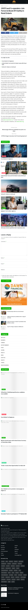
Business (6, 5)
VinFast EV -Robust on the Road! (9, 67)
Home (2, 5)
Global (2, 350)
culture (22, 565)
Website (3, 269)
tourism (13, 579)
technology (23, 577)
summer (17, 577)
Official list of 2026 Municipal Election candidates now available (15, 588)
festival (15, 570)
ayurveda (21, 561)
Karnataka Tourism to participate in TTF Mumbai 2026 (14, 514)
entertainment (5, 570)
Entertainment (5, 345)
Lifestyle (3, 357)
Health (2, 352)
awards (15, 561)
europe (10, 570)
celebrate (14, 563)
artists (3, 561)
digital (13, 568)
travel (18, 579)
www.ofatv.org (20, 121)
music (3, 577)
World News (4, 581)
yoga (9, 581)
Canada (3, 342)
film (20, 570)
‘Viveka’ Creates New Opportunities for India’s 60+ (13, 465)
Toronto (8, 579)
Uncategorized (5, 365)
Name (3, 258)
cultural (17, 565)
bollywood (4, 563)
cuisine (7, 565)
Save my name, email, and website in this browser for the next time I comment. (14, 276)
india (16, 574)
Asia (7, 561)
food (13, 572)
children (19, 563)
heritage (11, 574)
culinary (12, 565)
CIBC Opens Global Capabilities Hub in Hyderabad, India (13, 227)
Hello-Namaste (5, 574)
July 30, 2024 (3, 16)
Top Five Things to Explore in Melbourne (15, 326)
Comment (3, 241)
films (9, 572)
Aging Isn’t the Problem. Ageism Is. (8, 211)
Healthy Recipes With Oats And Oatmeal (15, 311)
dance (3, 568)
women (22, 579)
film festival (4, 572)
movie (25, 574)
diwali (18, 568)
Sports (2, 360)
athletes (11, 561)
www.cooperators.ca (8, 120)
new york (8, 577)
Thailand (3, 579)
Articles (4, 208)
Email (2, 263)
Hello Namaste (6, 607)
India (2, 355)
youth (13, 581)
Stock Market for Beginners (8, 61)
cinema (3, 565)
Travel (2, 362)
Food (2, 347)
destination (8, 568)
